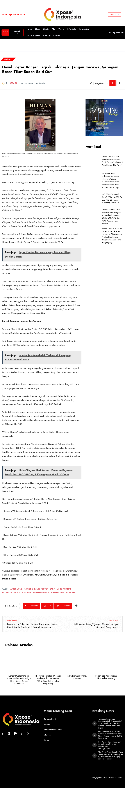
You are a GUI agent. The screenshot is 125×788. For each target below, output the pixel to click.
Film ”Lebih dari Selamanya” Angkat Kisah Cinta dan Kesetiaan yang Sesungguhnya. (109, 745)
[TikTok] (22, 733)
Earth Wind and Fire (60, 589)
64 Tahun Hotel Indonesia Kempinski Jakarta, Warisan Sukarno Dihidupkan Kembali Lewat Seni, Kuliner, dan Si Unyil (110, 180)
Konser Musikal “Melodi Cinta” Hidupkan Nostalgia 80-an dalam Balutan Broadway (19, 679)
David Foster (41, 589)
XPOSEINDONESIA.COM (112, 778)
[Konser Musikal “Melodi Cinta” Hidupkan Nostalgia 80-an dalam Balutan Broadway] (19, 661)
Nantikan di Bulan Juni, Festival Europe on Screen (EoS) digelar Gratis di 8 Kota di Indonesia (32, 625)
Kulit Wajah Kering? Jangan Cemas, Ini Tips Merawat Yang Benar (96, 625)
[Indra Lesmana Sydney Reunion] (77, 661)
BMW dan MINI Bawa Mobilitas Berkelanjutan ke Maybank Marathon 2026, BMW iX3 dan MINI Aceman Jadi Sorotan (111, 216)
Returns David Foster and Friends (40, 592)
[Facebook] (112, 83)
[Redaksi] (4, 83)
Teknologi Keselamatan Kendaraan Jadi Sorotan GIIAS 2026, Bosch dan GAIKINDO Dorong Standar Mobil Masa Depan (110, 723)
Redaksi (13, 83)
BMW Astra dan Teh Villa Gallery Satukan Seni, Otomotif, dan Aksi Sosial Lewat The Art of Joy (112, 162)
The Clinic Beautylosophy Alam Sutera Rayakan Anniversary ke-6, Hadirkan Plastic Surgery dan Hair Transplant (110, 755)
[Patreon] (15, 733)
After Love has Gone (21, 589)
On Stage (8, 59)
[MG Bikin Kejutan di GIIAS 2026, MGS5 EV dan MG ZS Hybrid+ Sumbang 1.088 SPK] (93, 198)
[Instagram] (9, 733)
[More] (119, 83)
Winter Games (67, 592)
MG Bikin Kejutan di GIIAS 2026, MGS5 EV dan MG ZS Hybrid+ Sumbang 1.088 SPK (112, 198)
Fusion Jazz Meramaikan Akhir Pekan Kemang (106, 677)
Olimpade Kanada (11, 592)
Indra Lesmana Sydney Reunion (77, 677)
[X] (28, 733)
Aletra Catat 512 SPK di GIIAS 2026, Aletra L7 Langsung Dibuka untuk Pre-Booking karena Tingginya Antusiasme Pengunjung (112, 235)
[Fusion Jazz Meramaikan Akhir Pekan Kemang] (106, 661)
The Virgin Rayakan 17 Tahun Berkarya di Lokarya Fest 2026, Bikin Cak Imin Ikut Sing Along (48, 679)
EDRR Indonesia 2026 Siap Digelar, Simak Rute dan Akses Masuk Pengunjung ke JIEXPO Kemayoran (110, 734)
